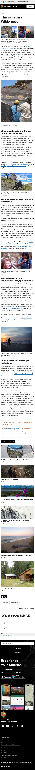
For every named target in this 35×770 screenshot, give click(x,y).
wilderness (5, 602)
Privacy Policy (5, 737)
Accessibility (4, 734)
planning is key (8, 306)
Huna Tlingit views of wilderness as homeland (13, 166)
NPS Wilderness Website (13, 428)
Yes (7, 623)
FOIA (2, 740)
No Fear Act (4, 750)
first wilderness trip (11, 316)
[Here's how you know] (17, 2)
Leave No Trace (16, 411)
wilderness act (15, 602)
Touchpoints (8, 635)
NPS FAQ (3, 747)
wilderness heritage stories (20, 164)
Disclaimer (4, 752)
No (6, 628)
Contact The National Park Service (10, 745)
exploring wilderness (23, 285)
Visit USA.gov (5, 766)
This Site (17, 648)
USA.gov (3, 757)
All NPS (17, 652)
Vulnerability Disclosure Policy (9, 755)
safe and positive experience (13, 308)
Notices (3, 742)
